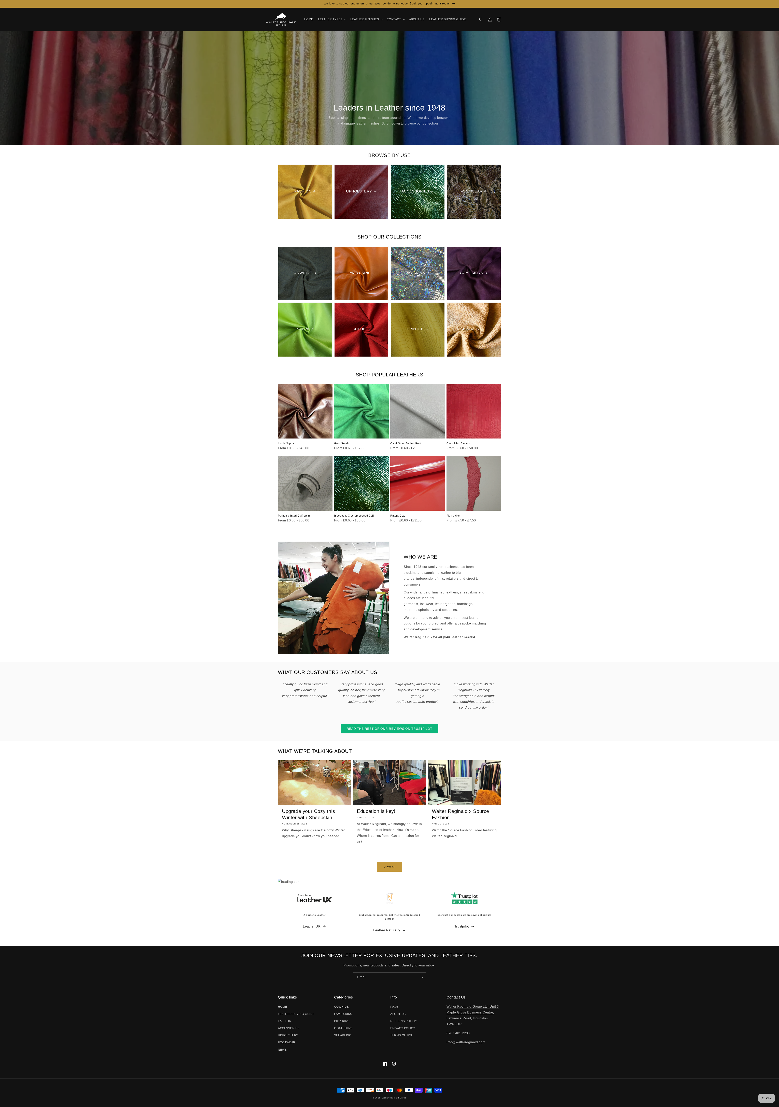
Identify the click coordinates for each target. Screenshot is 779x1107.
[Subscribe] (421, 977)
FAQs (394, 1006)
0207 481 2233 (458, 1033)
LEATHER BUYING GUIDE (296, 1014)
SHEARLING (471, 329)
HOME (282, 1006)
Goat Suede (341, 443)
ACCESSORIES (415, 191)
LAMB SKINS (359, 273)
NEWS (282, 1049)
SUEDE (359, 329)
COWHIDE (303, 273)
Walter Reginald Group (394, 1098)
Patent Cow (397, 515)
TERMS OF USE (401, 1035)
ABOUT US (398, 1014)
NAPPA (303, 329)
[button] (332, 19)
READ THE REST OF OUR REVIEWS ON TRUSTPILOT (389, 728)
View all (389, 867)
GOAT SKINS (471, 273)
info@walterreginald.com (466, 1042)
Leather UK (312, 926)
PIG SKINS (415, 273)
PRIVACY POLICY (402, 1028)
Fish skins (453, 515)
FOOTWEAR (472, 191)
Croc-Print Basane (458, 443)
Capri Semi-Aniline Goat (405, 443)
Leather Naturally (386, 930)
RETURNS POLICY (403, 1021)
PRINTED (415, 329)
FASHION (302, 191)
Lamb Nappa (286, 443)
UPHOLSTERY (359, 191)
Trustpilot (461, 926)
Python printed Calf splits (294, 515)
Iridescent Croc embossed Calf (354, 515)
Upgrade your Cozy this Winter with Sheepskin (308, 814)
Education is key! (376, 811)
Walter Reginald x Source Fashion (460, 814)
